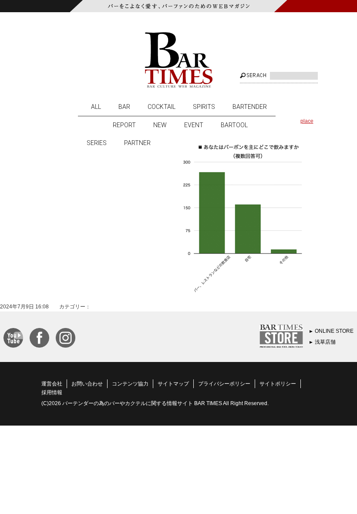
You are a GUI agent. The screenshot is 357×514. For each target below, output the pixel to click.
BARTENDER (249, 106)
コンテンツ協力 (130, 384)
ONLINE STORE (334, 331)
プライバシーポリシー (224, 384)
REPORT (124, 125)
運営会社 (51, 384)
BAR (124, 106)
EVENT (193, 125)
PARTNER (137, 142)
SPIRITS (204, 106)
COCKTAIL (161, 106)
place (306, 121)
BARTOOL (234, 125)
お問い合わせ (87, 384)
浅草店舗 (325, 342)
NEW (160, 125)
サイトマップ (173, 384)
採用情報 (51, 392)
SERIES (97, 142)
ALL (96, 106)
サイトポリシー (277, 384)
